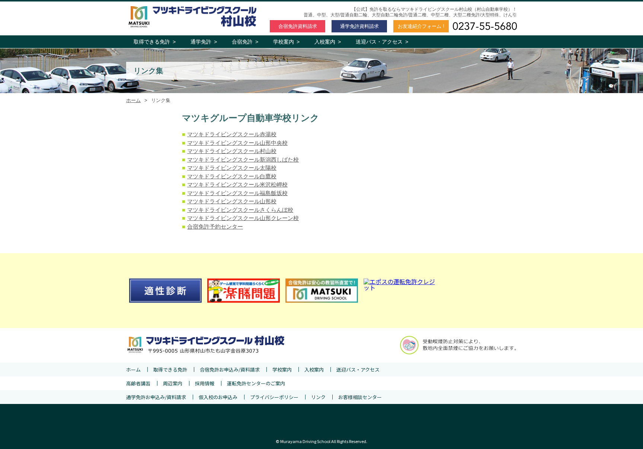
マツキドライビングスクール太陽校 (231, 168)
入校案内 (327, 42)
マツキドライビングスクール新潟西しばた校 (243, 159)
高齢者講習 (138, 383)
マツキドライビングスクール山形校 (231, 201)
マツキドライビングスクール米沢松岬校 (237, 184)
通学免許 (359, 26)
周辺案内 (172, 383)
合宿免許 (297, 26)
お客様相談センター (360, 397)
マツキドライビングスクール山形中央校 (237, 143)
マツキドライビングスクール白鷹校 (231, 176)
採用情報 (204, 383)
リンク (318, 397)
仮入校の (218, 397)
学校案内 (286, 42)
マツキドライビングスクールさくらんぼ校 (240, 210)
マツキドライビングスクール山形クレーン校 (243, 218)
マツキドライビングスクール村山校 (231, 151)
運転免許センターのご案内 (256, 383)
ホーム (133, 100)
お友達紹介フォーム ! (421, 26)
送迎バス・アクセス (382, 42)
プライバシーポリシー (274, 397)
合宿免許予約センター (215, 226)
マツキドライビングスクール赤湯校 (231, 134)
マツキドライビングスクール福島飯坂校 (237, 193)
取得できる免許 (155, 42)
